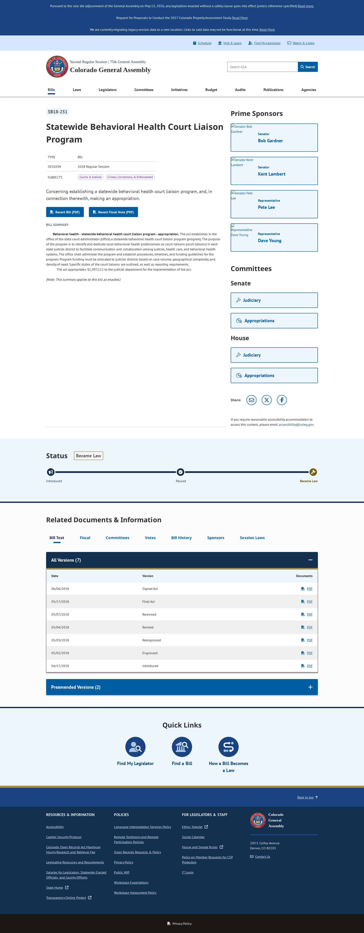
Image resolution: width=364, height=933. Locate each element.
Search (310, 67)
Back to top (305, 797)
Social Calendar (193, 837)
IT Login (188, 872)
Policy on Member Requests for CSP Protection (207, 859)
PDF (310, 589)
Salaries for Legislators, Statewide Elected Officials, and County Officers (76, 874)
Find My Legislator (267, 43)
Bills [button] (51, 89)
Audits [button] (240, 89)
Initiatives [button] (179, 89)
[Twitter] (267, 400)
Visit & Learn (232, 43)
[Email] (251, 400)
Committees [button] (143, 89)
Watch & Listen (303, 43)
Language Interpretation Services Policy (142, 827)
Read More (240, 18)
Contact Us (262, 856)
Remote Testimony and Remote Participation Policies (136, 839)
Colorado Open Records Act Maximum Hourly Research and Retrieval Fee (73, 849)
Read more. (306, 6)
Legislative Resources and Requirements (75, 862)
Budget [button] (211, 89)
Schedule (204, 43)
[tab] (57, 538)
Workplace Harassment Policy (135, 892)
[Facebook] (282, 400)
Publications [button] (274, 89)
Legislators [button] (107, 89)
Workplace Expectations (131, 882)
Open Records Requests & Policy (137, 852)
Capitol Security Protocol (64, 837)
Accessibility (55, 827)
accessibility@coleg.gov (296, 424)
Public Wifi (121, 872)
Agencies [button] (308, 89)
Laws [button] (77, 89)
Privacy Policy (123, 862)
